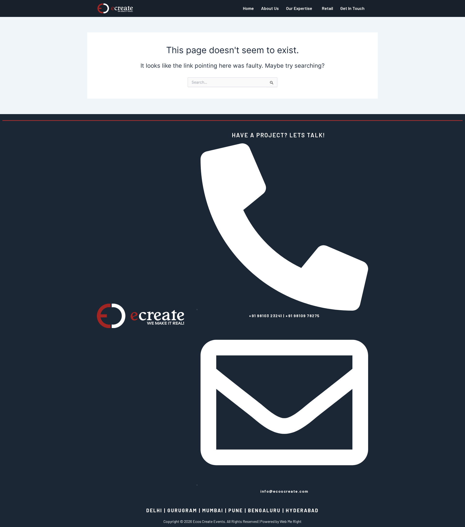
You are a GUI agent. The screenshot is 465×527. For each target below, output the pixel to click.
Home (248, 8)
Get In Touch (352, 8)
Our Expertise (299, 8)
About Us (270, 8)
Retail (327, 8)
